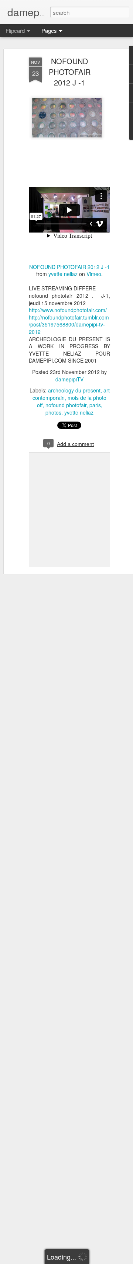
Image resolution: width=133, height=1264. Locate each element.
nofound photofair (65, 405)
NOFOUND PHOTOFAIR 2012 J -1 (70, 72)
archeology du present (74, 390)
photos (53, 412)
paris (95, 405)
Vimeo (93, 273)
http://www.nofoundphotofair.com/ (68, 310)
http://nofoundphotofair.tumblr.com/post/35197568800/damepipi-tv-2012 (69, 324)
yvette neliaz (63, 273)
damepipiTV (69, 379)
